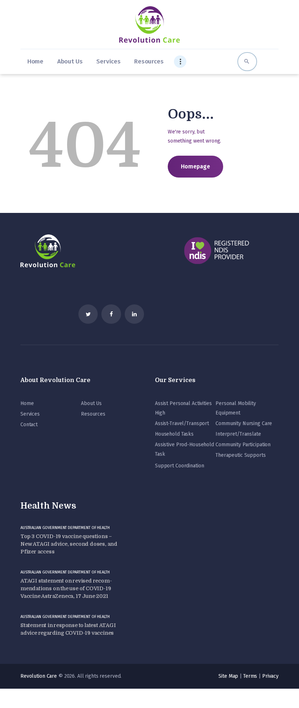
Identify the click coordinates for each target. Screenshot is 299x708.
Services (30, 414)
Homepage (195, 166)
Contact (29, 424)
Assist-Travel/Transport (182, 423)
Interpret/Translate (238, 434)
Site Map (228, 676)
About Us (91, 403)
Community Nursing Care (243, 423)
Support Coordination (179, 466)
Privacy (270, 676)
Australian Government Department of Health (65, 527)
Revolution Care (38, 676)
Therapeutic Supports (240, 455)
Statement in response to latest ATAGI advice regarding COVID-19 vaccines (68, 629)
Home (27, 403)
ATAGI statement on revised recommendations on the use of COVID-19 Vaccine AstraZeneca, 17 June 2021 (66, 588)
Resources (93, 414)
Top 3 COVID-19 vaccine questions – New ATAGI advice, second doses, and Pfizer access (68, 544)
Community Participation (243, 444)
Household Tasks (174, 434)
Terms (250, 676)
